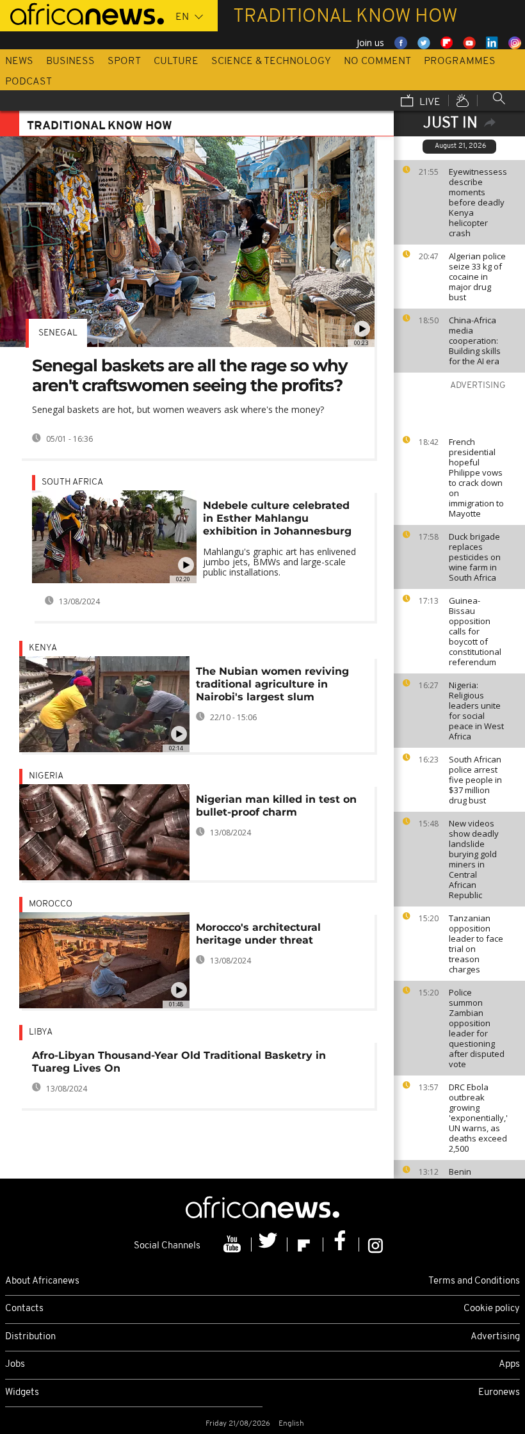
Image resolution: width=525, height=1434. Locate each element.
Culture (176, 61)
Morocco (50, 904)
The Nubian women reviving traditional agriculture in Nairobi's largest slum (272, 684)
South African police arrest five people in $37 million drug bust (475, 779)
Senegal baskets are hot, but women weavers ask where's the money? (178, 409)
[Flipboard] (305, 1244)
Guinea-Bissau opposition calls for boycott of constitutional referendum (475, 631)
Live (428, 102)
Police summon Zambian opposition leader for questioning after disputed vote (477, 1028)
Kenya (43, 648)
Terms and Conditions (474, 1281)
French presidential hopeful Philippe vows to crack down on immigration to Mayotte (476, 478)
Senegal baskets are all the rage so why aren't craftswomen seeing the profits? (190, 375)
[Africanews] (82, 13)
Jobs (15, 1364)
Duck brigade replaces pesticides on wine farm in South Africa (475, 557)
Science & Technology (271, 61)
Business (70, 61)
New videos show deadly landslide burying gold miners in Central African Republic (474, 859)
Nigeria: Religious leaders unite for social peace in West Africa (476, 710)
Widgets (22, 1393)
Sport (124, 61)
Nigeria (46, 776)
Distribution (30, 1337)
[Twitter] (269, 1244)
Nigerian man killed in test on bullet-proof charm (276, 805)
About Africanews (42, 1281)
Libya (40, 1032)
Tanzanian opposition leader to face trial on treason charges (476, 943)
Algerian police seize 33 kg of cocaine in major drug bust (477, 276)
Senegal (57, 333)
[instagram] (375, 1244)
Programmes (460, 61)
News (19, 61)
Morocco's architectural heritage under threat (258, 933)
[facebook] (341, 1244)
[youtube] (234, 1244)
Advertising (495, 1337)
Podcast (28, 82)
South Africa (72, 482)
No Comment (377, 61)
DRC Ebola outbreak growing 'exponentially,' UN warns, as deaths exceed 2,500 (478, 1118)
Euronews (499, 1393)
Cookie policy (492, 1309)
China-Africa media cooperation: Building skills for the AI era (475, 340)
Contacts (24, 1309)
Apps (509, 1364)
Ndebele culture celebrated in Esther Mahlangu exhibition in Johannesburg (277, 518)
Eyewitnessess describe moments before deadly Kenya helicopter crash (478, 202)
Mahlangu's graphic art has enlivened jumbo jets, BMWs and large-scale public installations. (279, 561)
